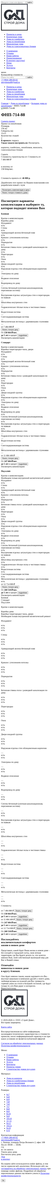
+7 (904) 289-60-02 (9, 80)
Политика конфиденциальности (15, 1046)
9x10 (8, 1128)
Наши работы (12, 56)
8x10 (8, 1114)
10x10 (9, 1118)
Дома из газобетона (15, 39)
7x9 (8, 1104)
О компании (12, 51)
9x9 (8, 1116)
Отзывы (10, 53)
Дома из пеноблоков (15, 41)
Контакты (10, 68)
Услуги (9, 65)
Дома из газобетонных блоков (20, 1081)
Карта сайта (6, 1027)
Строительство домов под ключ (20, 1069)
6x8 (8, 1097)
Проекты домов (13, 1067)
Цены (9, 63)
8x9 (8, 1111)
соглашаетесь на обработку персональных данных (24, 1168)
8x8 (8, 1109)
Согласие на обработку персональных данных (22, 1043)
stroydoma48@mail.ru (10, 82)
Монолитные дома (14, 44)
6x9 (8, 1099)
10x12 (9, 1126)
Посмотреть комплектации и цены (15, 190)
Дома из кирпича (14, 1078)
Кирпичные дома (14, 37)
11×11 (9, 1121)
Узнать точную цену (10, 330)
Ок (3, 1181)
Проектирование (14, 58)
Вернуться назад (8, 988)
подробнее (23, 335)
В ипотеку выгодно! (15, 60)
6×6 (8, 1130)
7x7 (8, 1106)
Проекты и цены (14, 34)
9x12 (8, 1123)
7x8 (8, 1102)
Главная (4, 103)
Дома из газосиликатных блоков (21, 46)
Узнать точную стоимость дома (14, 193)
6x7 (8, 1094)
